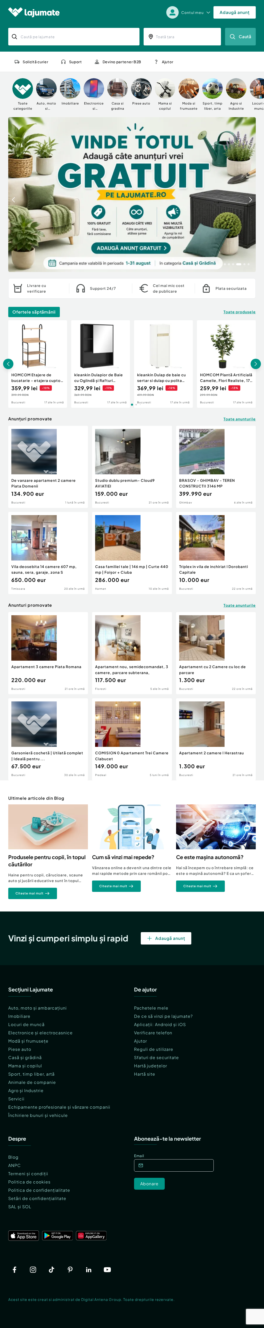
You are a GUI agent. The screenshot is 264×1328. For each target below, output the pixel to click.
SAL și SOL (19, 1206)
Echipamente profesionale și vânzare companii (59, 1107)
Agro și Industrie (26, 1090)
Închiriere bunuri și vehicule (38, 1115)
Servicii (16, 1098)
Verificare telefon (153, 1032)
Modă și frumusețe (28, 1041)
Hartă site (144, 1074)
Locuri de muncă (26, 1024)
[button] (225, 264)
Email (139, 1155)
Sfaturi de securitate (156, 1057)
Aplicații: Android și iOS (160, 1024)
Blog (13, 1157)
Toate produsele (240, 311)
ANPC (14, 1165)
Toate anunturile (240, 419)
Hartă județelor (150, 1065)
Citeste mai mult (29, 893)
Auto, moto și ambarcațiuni (37, 1008)
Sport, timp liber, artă (31, 1074)
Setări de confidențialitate (37, 1198)
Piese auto (19, 1049)
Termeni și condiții (28, 1173)
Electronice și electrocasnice (40, 1032)
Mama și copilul (25, 1065)
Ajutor (140, 1041)
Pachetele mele (151, 1008)
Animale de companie (32, 1082)
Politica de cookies (29, 1182)
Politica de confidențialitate (39, 1190)
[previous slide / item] (13, 194)
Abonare (149, 1183)
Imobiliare (19, 1016)
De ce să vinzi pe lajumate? (163, 1016)
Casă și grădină (25, 1057)
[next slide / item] (250, 194)
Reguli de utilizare (153, 1049)
